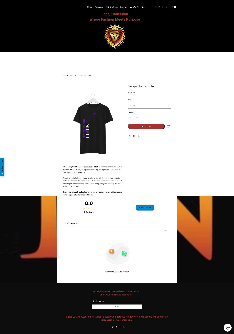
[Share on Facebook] (129, 136)
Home (65, 75)
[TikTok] (159, 7)
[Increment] (137, 117)
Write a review (145, 207)
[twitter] (166, 7)
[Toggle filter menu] (165, 230)
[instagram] (155, 7)
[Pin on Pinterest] (134, 136)
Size (130, 99)
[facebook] (162, 7)
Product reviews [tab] (72, 223)
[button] (173, 7)
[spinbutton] (134, 117)
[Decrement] (130, 117)
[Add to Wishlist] (168, 126)
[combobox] (149, 106)
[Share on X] (138, 136)
